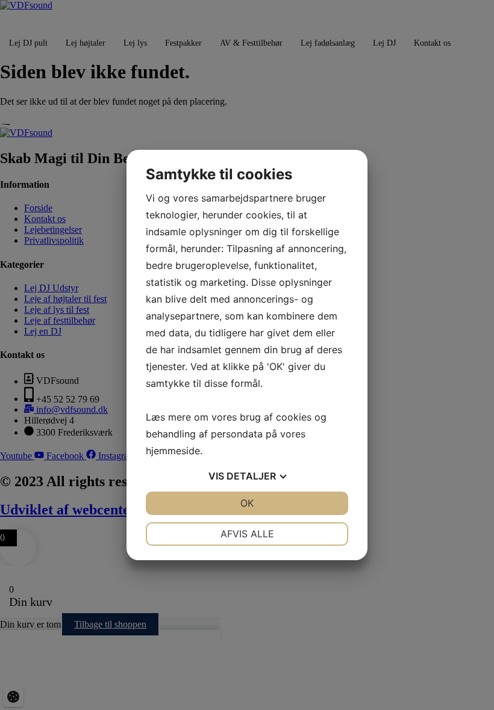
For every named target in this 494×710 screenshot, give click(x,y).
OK (247, 503)
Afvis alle (247, 534)
